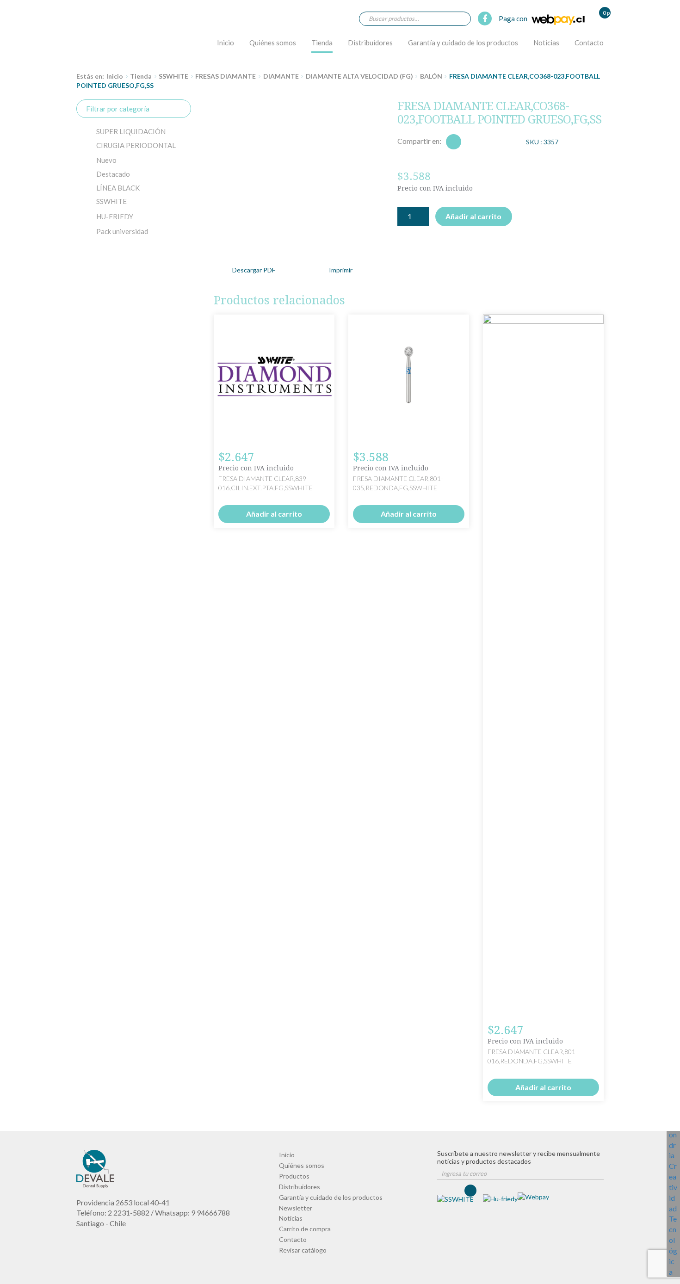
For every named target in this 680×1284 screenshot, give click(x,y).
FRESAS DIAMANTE (225, 76)
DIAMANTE (281, 76)
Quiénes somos (272, 42)
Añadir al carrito (473, 216)
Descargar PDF (253, 270)
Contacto (589, 42)
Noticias (546, 42)
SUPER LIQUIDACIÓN (131, 131)
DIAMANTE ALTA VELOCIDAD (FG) (359, 76)
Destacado (113, 174)
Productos (294, 1176)
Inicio (225, 42)
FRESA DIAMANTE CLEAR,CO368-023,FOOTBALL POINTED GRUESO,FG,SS (102, 36)
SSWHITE (173, 76)
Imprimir (340, 270)
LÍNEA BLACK (118, 188)
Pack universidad (122, 231)
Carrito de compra (305, 1229)
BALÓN (431, 76)
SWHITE (111, 201)
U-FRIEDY (114, 216)
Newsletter (295, 1208)
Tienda (322, 42)
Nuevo (106, 160)
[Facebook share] (453, 141)
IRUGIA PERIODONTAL (136, 145)
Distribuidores (370, 42)
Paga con (514, 18)
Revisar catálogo (303, 1250)
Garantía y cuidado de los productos (463, 42)
